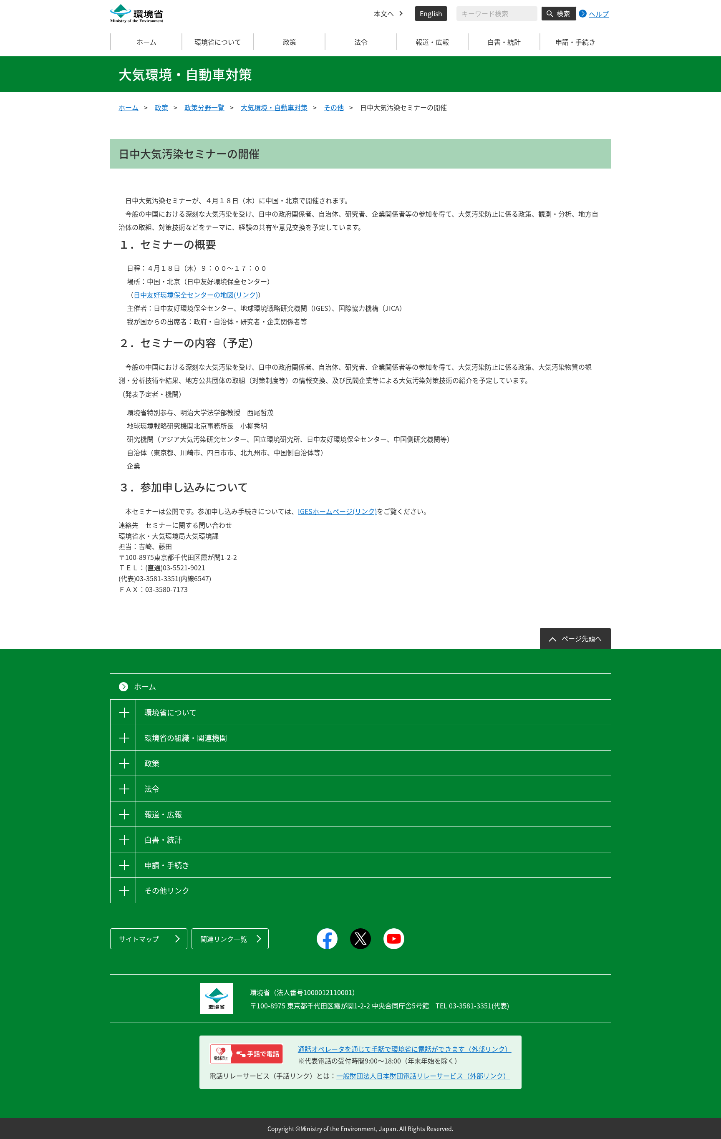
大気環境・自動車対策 (274, 107)
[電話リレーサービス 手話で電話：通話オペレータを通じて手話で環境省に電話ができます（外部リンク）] (246, 1053)
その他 (334, 107)
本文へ (384, 13)
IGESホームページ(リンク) (337, 511)
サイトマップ (139, 939)
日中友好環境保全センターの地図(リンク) (196, 295)
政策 (161, 107)
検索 (563, 13)
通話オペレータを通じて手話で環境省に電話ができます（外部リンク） (405, 1049)
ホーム (146, 42)
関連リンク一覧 (223, 939)
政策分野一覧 (204, 107)
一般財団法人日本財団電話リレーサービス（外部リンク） (423, 1076)
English (431, 13)
